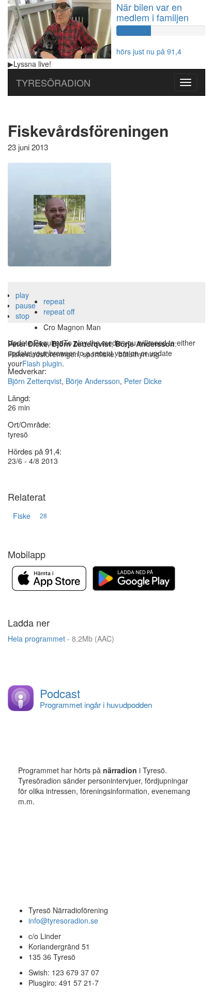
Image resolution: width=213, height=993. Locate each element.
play (22, 295)
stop (22, 315)
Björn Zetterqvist (35, 381)
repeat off (58, 311)
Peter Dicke (143, 381)
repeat (54, 301)
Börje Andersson (93, 381)
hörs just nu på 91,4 (148, 51)
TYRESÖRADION (53, 82)
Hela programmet (61, 638)
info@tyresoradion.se (63, 920)
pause (26, 305)
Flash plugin (42, 363)
